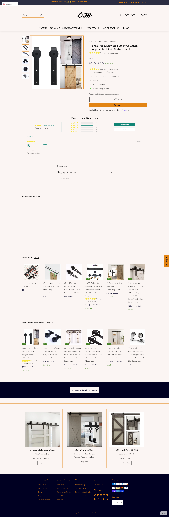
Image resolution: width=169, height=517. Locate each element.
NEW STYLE (93, 28)
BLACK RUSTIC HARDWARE (66, 28)
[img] (32, 142)
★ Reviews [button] (167, 260)
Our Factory (42, 488)
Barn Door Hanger (110, 41)
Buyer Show (42, 496)
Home (91, 41)
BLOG (126, 28)
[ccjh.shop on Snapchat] (95, 498)
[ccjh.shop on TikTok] (98, 498)
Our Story (42, 485)
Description (62, 166)
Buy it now (118, 105)
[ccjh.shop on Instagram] (95, 494)
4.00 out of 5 (49, 125)
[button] (94, 53)
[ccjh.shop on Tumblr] (101, 498)
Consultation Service (64, 492)
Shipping (101, 94)
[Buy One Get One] (84, 429)
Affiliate (60, 499)
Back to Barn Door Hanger (85, 390)
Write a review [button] (124, 124)
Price (91, 59)
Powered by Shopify (94, 513)
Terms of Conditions (82, 496)
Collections (99, 41)
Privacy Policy (80, 485)
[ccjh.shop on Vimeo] (107, 498)
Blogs (40, 492)
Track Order (61, 496)
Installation (61, 485)
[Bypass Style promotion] (42, 429)
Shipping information (66, 172)
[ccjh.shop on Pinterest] (107, 494)
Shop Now (42, 463)
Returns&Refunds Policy (83, 492)
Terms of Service (44, 499)
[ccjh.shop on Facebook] (98, 494)
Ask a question (63, 179)
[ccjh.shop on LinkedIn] (104, 498)
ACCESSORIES (111, 28)
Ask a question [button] (124, 129)
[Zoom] (56, 62)
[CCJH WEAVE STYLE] (126, 429)
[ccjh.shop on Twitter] (104, 494)
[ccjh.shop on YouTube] (101, 494)
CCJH (36, 257)
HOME (43, 28)
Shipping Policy (80, 488)
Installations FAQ (63, 488)
